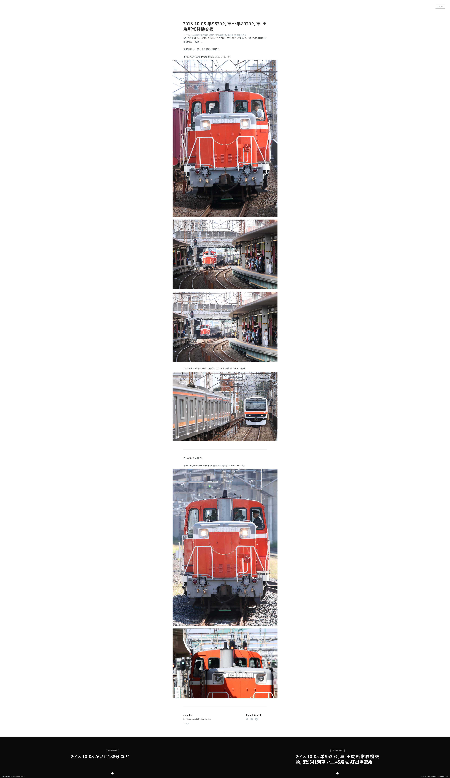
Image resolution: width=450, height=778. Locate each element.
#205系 (205, 35)
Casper (442, 776)
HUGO (435, 776)
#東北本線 (219, 35)
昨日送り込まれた (210, 38)
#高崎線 (237, 35)
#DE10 (243, 35)
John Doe (188, 715)
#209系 (212, 35)
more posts (193, 719)
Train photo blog (7, 776)
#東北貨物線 (228, 35)
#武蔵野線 (198, 35)
